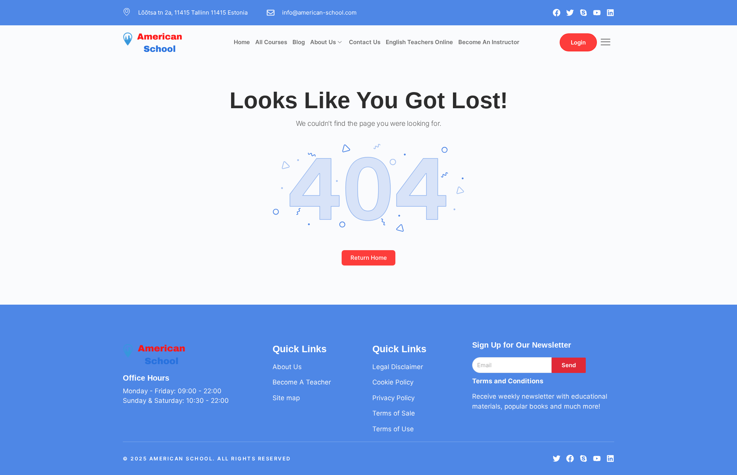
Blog (298, 42)
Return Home (368, 257)
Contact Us (364, 42)
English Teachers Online (419, 42)
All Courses (271, 42)
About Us (323, 42)
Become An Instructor (488, 42)
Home (242, 42)
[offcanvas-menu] (605, 42)
